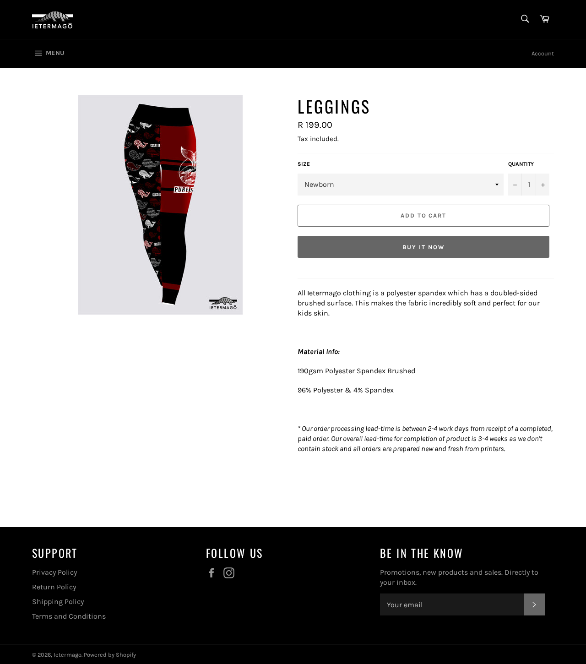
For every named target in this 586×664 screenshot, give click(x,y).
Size (304, 164)
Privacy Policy (54, 572)
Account (543, 53)
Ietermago (67, 654)
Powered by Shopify (110, 654)
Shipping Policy (58, 601)
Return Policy (54, 586)
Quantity (521, 164)
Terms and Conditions (69, 616)
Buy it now (423, 247)
